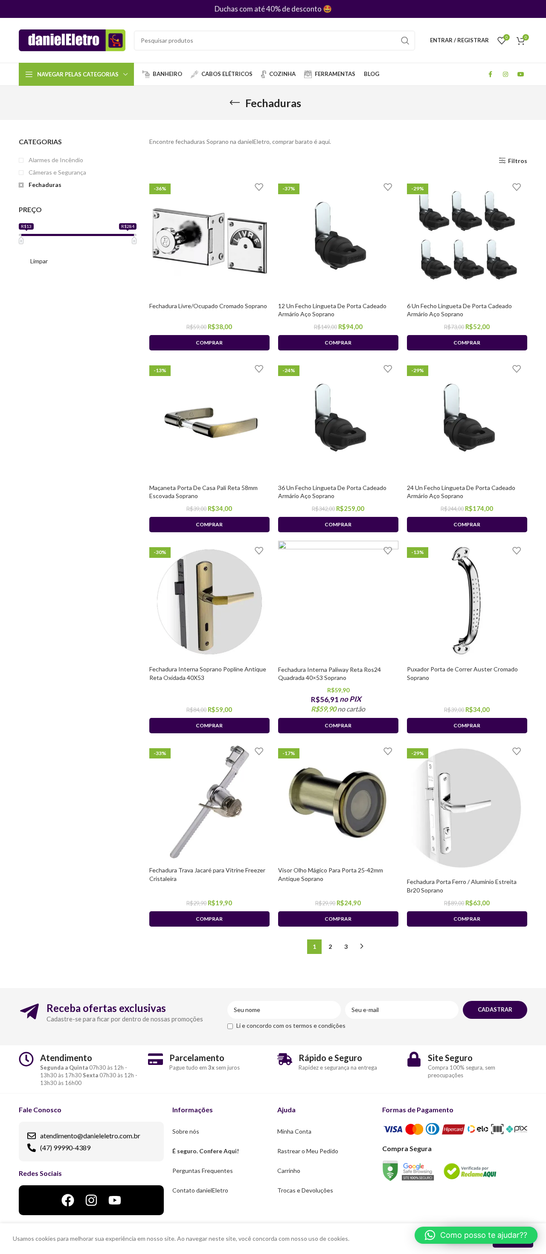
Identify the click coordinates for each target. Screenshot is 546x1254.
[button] (476, 1235)
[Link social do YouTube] (520, 74)
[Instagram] (91, 1200)
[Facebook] (67, 1200)
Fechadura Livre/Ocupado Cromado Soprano (208, 305)
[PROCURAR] (405, 40)
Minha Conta (294, 1131)
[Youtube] (114, 1200)
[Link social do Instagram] (505, 74)
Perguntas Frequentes (202, 1170)
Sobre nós (185, 1131)
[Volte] (234, 102)
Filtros (517, 160)
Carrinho (288, 1170)
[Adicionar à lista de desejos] (259, 186)
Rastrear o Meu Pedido (307, 1151)
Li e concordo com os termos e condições (291, 1025)
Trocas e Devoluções (305, 1190)
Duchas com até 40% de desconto (268, 8)
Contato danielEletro (200, 1190)
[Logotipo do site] (72, 39)
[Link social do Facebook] (490, 74)
